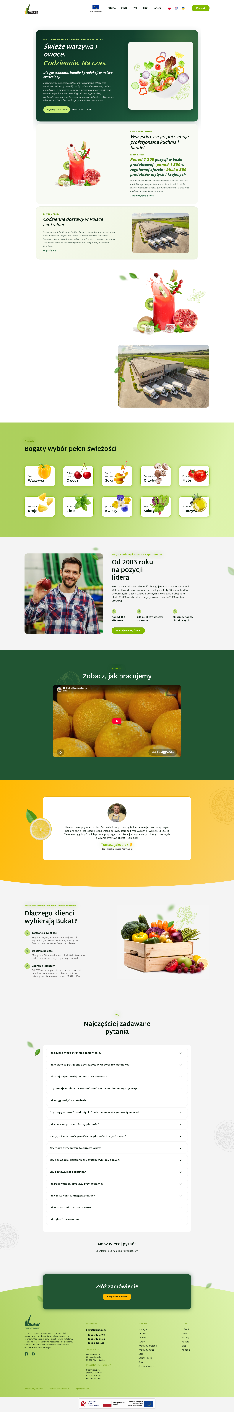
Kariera (157, 8)
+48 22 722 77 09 (81, 109)
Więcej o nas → (51, 251)
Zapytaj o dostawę (57, 110)
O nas (124, 8)
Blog (144, 8)
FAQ (134, 8)
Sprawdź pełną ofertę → (143, 196)
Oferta (112, 8)
